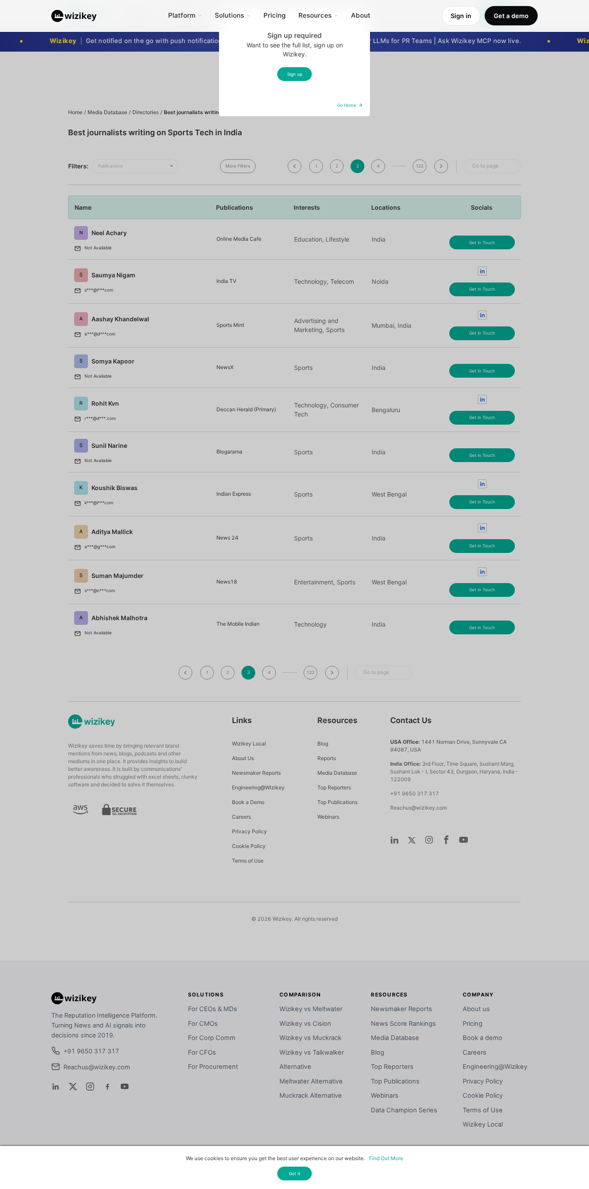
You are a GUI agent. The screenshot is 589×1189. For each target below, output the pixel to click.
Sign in (461, 15)
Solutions (229, 15)
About (360, 15)
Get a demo (511, 15)
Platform (181, 15)
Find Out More (386, 1158)
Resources (315, 15)
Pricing (274, 15)
